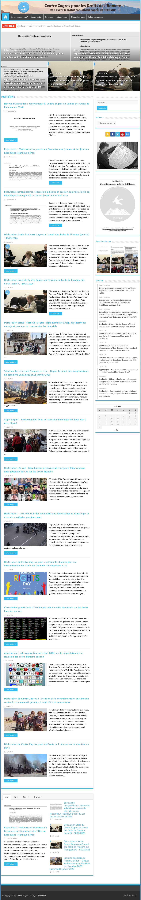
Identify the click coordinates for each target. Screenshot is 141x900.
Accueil (5, 16)
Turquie (37, 797)
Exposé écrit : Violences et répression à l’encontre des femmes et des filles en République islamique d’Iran (25, 831)
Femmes (49, 17)
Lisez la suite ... (11, 140)
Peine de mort (62, 17)
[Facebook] (112, 134)
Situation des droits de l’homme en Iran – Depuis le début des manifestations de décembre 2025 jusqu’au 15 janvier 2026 (70, 863)
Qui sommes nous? (19, 17)
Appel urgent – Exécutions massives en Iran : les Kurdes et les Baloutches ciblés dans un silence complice (56, 26)
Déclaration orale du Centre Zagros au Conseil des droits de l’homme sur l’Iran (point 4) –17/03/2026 (116, 80)
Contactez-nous (78, 17)
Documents (36, 17)
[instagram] (127, 134)
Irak (16, 797)
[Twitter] (117, 134)
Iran (7, 797)
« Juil (116, 430)
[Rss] (107, 134)
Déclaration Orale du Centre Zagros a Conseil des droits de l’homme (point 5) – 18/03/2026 (69, 80)
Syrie (25, 797)
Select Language (95, 17)
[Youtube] (122, 134)
